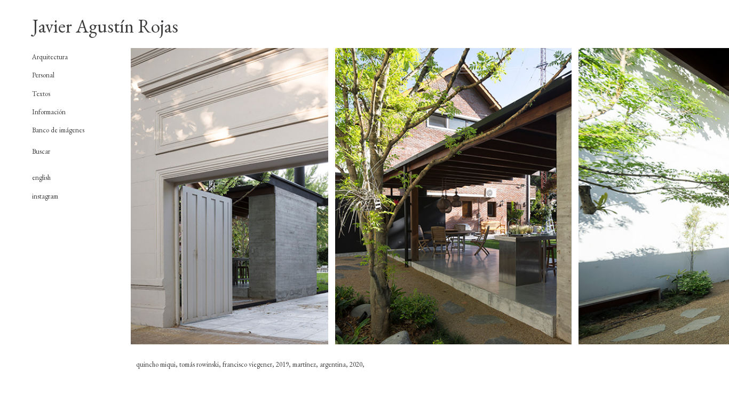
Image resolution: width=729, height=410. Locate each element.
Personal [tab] (43, 75)
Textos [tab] (41, 94)
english (41, 177)
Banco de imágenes (58, 130)
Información (49, 111)
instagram (45, 196)
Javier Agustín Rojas (105, 26)
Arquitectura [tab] (50, 57)
